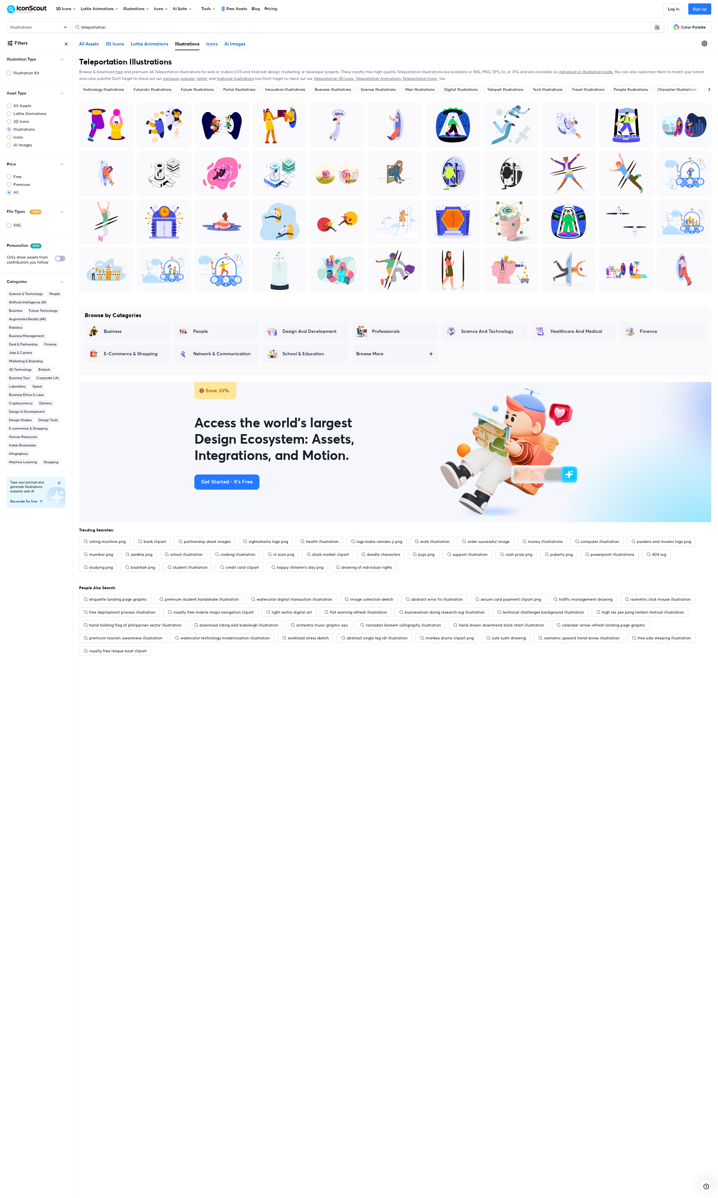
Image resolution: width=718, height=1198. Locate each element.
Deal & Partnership (23, 344)
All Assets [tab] (89, 44)
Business (15, 310)
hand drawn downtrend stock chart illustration (501, 625)
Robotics (15, 327)
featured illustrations (235, 78)
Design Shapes (20, 420)
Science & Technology (26, 294)
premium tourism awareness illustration (125, 638)
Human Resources (23, 437)
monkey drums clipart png (449, 638)
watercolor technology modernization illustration (225, 638)
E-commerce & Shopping (28, 428)
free (119, 71)
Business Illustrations (333, 89)
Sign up (700, 9)
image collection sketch (371, 599)
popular (188, 78)
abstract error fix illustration (437, 599)
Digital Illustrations (461, 89)
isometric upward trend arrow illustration (582, 638)
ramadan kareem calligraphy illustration (403, 625)
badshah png (143, 567)
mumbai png (101, 554)
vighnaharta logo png (268, 541)
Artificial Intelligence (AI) (27, 302)
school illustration (186, 554)
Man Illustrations (420, 89)
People (54, 294)
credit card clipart (242, 567)
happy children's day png (300, 567)
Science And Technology (487, 331)
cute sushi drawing (509, 638)
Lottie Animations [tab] (149, 44)
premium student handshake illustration (202, 599)
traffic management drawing (586, 599)
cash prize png (518, 554)
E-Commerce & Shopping (131, 354)
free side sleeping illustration (664, 638)
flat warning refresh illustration (358, 612)
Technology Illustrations (103, 89)
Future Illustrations (197, 89)
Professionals (386, 331)
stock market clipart (330, 554)
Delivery (45, 403)
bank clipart (155, 541)
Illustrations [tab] (187, 44)
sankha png (141, 554)
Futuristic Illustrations (152, 89)
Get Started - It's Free (227, 482)
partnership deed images (207, 541)
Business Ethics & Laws (26, 395)
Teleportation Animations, (379, 78)
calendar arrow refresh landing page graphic (603, 625)
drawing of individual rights (366, 567)
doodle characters (383, 554)
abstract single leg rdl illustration (377, 638)
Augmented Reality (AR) (27, 319)
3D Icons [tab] (114, 44)
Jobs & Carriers (20, 353)
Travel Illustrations (588, 89)
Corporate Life (47, 378)
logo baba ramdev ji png (379, 541)
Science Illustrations (378, 89)
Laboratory (17, 386)
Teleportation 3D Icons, (334, 78)
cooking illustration (237, 554)
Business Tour (19, 378)
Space (37, 386)
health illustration (322, 541)
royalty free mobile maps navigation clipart (213, 612)
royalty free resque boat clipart (118, 650)
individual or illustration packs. (586, 71)
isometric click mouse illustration (660, 599)
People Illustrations (631, 89)
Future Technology (43, 310)
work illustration (435, 541)
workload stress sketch (308, 638)
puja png (426, 554)
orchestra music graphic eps (322, 625)
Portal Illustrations (239, 89)
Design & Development (27, 411)
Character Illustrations (677, 89)
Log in (673, 9)
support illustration (470, 554)
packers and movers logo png (664, 541)
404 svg (659, 554)
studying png (101, 567)
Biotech (44, 369)
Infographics (18, 453)
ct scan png (283, 554)
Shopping (51, 462)
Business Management (26, 336)
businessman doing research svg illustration (445, 612)
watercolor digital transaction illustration (294, 599)
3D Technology (20, 369)
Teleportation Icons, (420, 78)
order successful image (489, 541)
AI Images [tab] (234, 44)
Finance (50, 344)
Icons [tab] (212, 44)
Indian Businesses (22, 445)
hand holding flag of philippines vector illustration (135, 625)
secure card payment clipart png (511, 599)
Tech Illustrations (547, 89)
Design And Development (309, 331)
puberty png (561, 554)
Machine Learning (23, 462)
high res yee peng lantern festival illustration (643, 612)
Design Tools (48, 420)
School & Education (303, 354)
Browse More (369, 354)
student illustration (190, 567)
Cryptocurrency (21, 403)
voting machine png (107, 541)
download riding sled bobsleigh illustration (238, 625)
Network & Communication (222, 354)
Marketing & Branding (26, 361)
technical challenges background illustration (543, 612)
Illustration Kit (26, 72)
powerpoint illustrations (612, 554)
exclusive (171, 78)
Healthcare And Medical (576, 331)
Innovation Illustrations (285, 89)
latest (202, 78)
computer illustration (600, 541)
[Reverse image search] (657, 27)
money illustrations (545, 541)
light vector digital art (292, 612)
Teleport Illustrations (505, 89)
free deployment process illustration (122, 612)
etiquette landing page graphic (118, 599)
